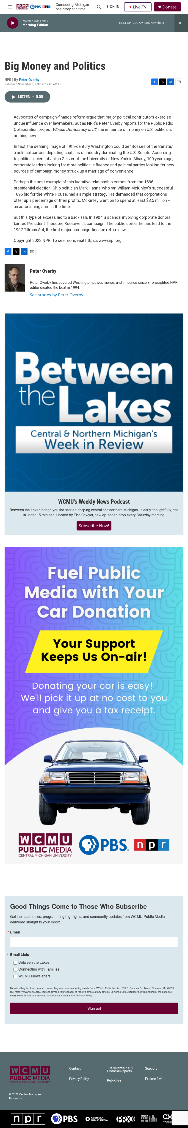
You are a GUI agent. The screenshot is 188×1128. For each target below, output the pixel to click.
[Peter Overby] (15, 278)
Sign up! (94, 1008)
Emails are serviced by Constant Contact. (47, 995)
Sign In (112, 6)
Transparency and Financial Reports (120, 1069)
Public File (114, 1080)
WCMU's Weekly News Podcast (94, 501)
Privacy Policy (79, 1079)
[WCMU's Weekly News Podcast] (94, 403)
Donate (169, 7)
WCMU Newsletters (34, 976)
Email (15, 932)
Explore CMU (154, 1079)
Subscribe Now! (94, 525)
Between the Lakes (34, 962)
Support (151, 1068)
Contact (75, 1068)
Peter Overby (29, 79)
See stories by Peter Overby (56, 295)
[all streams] (181, 23)
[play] (12, 23)
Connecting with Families (38, 969)
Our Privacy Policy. (82, 995)
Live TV (140, 7)
